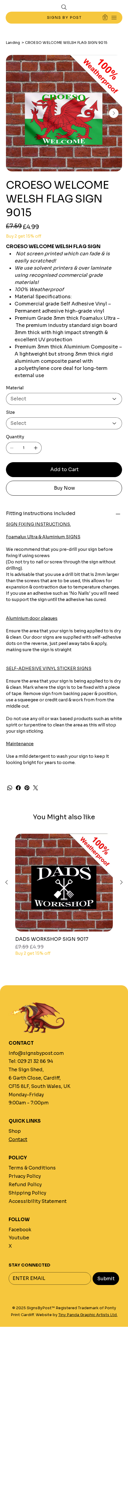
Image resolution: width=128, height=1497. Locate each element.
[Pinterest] (27, 787)
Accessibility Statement (38, 1201)
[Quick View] (64, 883)
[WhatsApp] (9, 787)
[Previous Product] (6, 882)
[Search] (64, 7)
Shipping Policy (27, 1193)
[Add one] (36, 448)
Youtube (19, 1238)
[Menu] (114, 18)
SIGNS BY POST (65, 17)
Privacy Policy (25, 1176)
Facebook (20, 1229)
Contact (18, 1139)
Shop (15, 1131)
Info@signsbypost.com (36, 1053)
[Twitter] (35, 787)
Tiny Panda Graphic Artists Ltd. (88, 1314)
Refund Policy (25, 1184)
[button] (105, 17)
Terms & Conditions (32, 1168)
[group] (64, 898)
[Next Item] (113, 113)
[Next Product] (121, 882)
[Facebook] (18, 787)
